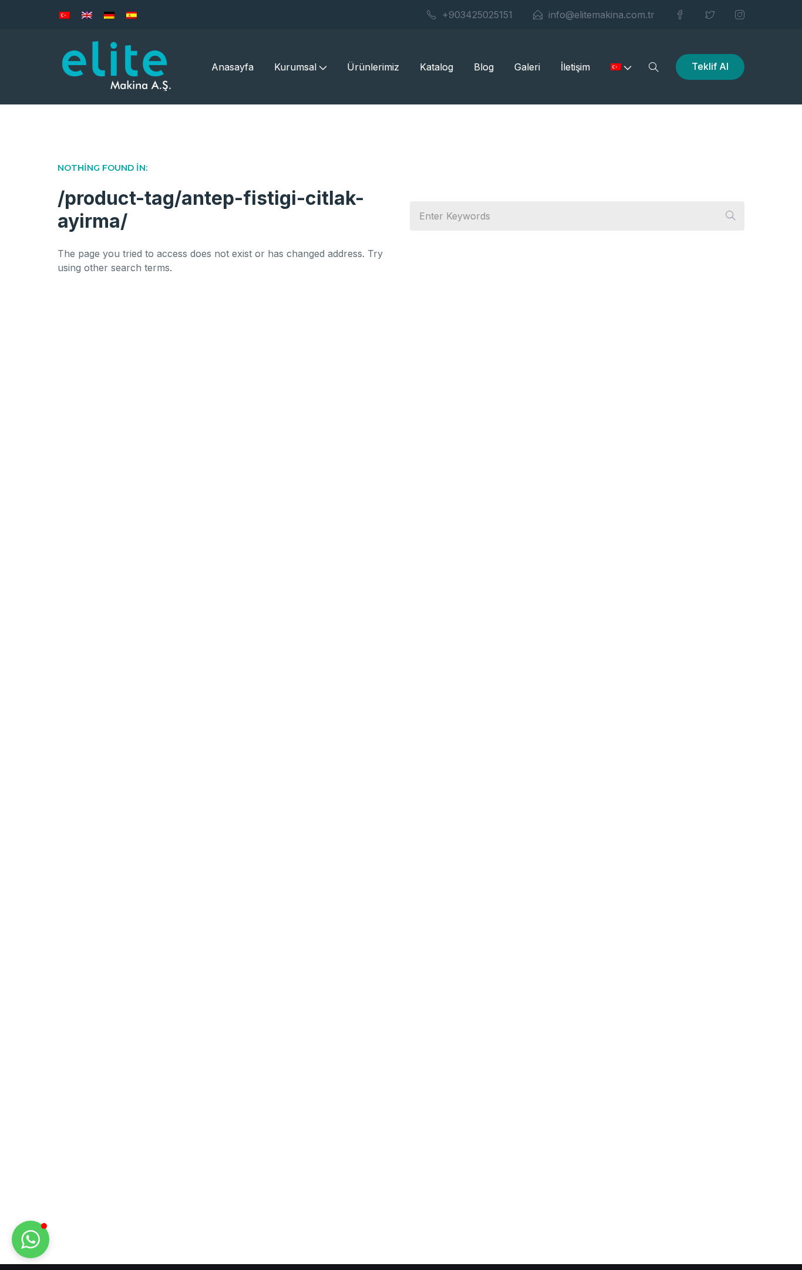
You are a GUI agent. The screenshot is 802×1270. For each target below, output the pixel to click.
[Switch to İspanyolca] (131, 15)
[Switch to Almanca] (109, 15)
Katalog (436, 67)
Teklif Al (710, 66)
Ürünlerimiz (373, 67)
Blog (484, 67)
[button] (30, 1239)
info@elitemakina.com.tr (601, 15)
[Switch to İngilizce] (87, 15)
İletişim (575, 67)
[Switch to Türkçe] (64, 15)
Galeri (527, 67)
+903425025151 (477, 15)
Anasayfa (232, 67)
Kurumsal (295, 67)
